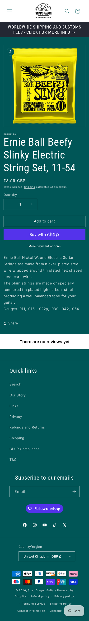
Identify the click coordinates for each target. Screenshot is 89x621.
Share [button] (13, 323)
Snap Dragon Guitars (42, 590)
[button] (9, 11)
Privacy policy (64, 596)
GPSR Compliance (24, 449)
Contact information (31, 610)
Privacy (15, 416)
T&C (13, 459)
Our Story (17, 395)
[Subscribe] (74, 491)
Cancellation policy (63, 610)
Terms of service (33, 603)
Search (15, 384)
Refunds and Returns (27, 427)
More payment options (44, 246)
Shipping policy (61, 603)
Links (13, 406)
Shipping (29, 186)
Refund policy (40, 596)
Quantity (10, 195)
